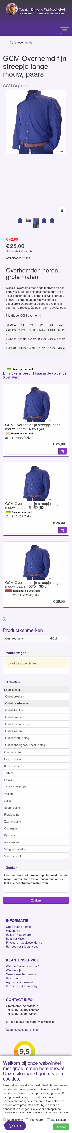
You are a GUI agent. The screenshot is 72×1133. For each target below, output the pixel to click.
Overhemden (12, 752)
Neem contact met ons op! (22, 1029)
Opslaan (61, 1127)
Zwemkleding (12, 821)
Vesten (8, 794)
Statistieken (58, 1120)
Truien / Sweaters (15, 787)
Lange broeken (13, 759)
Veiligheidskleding (15, 849)
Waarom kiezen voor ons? (22, 966)
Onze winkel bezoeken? (21, 974)
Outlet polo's (13, 717)
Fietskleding (11, 814)
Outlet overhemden (17, 703)
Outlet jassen (13, 731)
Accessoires (11, 842)
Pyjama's (10, 835)
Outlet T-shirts (14, 710)
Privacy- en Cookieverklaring (24, 942)
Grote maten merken (19, 927)
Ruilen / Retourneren (19, 935)
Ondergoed (11, 828)
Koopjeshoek (12, 690)
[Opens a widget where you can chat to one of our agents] (15, 1126)
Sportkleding (12, 807)
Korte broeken (13, 766)
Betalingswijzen (15, 938)
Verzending (13, 931)
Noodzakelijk (15, 1120)
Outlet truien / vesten (18, 724)
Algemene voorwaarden (21, 982)
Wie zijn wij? (13, 970)
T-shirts (9, 773)
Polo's (8, 780)
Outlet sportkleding (17, 738)
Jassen (8, 801)
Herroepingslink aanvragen (23, 946)
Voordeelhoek (13, 856)
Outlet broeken (14, 696)
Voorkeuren (37, 1120)
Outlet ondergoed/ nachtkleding (25, 745)
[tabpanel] (20, 220)
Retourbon (12, 978)
